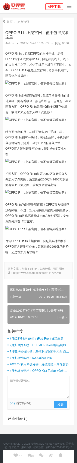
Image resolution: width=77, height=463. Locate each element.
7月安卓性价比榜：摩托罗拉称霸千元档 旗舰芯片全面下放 (39, 351)
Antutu (9, 43)
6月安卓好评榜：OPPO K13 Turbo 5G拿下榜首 (38, 370)
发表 (61, 404)
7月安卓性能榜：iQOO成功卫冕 (31, 358)
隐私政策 (14, 447)
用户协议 (26, 447)
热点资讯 (23, 21)
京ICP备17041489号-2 (59, 447)
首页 (8, 21)
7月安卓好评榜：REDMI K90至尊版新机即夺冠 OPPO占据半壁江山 (39, 345)
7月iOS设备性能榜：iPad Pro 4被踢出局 (36, 338)
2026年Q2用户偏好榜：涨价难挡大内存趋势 (39, 364)
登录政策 (38, 447)
